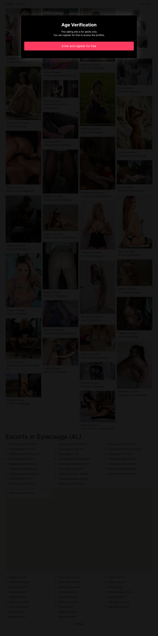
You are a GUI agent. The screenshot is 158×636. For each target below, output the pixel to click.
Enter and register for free (79, 46)
